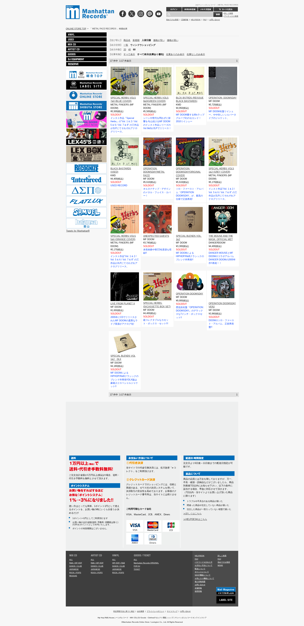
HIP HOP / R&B (118, 563)
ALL (71, 560)
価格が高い (172, 40)
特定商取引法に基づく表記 (123, 611)
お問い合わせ (214, 20)
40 (129, 49)
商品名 (127, 40)
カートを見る (226, 9)
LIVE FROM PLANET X (122, 303)
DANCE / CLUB (75, 566)
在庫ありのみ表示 (175, 54)
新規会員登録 (190, 9)
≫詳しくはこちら (192, 513)
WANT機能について (202, 575)
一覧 (126, 45)
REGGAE (73, 576)
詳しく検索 (228, 13)
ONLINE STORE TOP (76, 29)
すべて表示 (129, 54)
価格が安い (159, 40)
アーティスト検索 (231, 16)
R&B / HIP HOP (75, 563)
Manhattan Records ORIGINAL (146, 563)
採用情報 (198, 591)
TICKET (137, 569)
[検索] (217, 14)
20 (125, 49)
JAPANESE (74, 569)
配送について (200, 569)
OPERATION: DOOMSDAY (223, 97)
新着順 (136, 40)
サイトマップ (172, 611)
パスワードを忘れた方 (203, 562)
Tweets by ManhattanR (78, 231)
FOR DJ (137, 566)
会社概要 (140, 611)
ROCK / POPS (75, 573)
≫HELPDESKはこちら (195, 519)
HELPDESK (196, 20)
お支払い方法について (203, 565)
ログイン (174, 9)
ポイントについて (202, 572)
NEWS (220, 565)
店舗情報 (184, 20)
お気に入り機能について (204, 578)
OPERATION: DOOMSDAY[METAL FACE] (154, 172)
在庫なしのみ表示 (196, 54)
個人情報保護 (200, 582)
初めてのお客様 (172, 20)
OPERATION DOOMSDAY (189, 293)
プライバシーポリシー (155, 611)
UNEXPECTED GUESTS (156, 236)
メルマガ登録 (205, 9)
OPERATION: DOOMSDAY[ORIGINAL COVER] (188, 172)
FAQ (205, 20)
